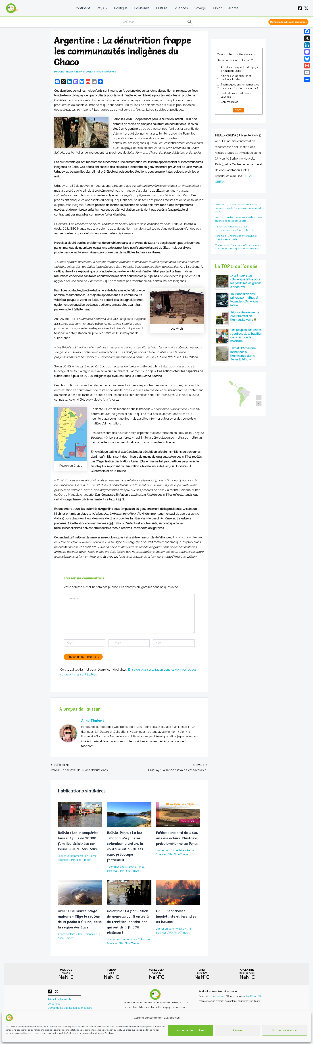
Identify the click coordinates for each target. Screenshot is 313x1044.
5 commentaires (116, 866)
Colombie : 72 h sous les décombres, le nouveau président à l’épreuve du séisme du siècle (238, 208)
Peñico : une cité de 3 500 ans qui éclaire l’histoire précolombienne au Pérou (177, 838)
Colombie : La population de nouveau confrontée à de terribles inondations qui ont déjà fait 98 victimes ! (128, 922)
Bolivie (93, 855)
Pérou (141, 866)
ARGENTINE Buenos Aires (247, 974)
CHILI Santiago (202, 974)
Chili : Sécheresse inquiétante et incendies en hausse (176, 916)
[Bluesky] (307, 58)
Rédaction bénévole (59, 999)
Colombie (144, 939)
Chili (80, 934)
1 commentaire (66, 934)
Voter (238, 110)
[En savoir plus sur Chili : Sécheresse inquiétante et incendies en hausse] (178, 892)
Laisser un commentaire (72, 855)
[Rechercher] (190, 22)
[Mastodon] (307, 52)
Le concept (54, 1003)
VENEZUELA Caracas (156, 974)
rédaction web (218, 996)
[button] (106, 8)
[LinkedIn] (307, 45)
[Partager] (307, 79)
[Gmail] (307, 65)
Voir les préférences (285, 1030)
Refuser (238, 1030)
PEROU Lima (111, 974)
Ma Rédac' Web (254, 996)
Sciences (63, 859)
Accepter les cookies (190, 1030)
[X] (306, 8)
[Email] (307, 72)
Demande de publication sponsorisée (70, 1007)
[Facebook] (300, 8)
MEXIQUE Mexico (66, 974)
